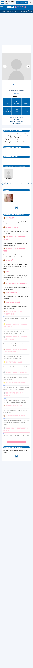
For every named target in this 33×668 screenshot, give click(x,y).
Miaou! (15, 96)
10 (28, 183)
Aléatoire (10, 11)
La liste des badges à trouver (16, 442)
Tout (3, 11)
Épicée (17, 11)
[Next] (31, 184)
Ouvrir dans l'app (22, 2)
